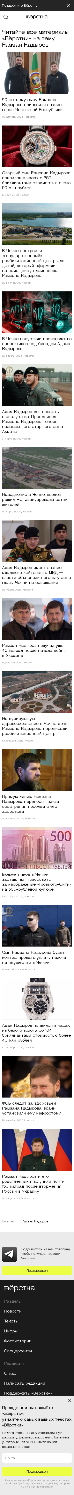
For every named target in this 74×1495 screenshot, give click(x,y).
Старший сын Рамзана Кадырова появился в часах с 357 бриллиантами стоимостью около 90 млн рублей (36, 180)
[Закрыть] (68, 5)
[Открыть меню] (68, 17)
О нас (10, 1373)
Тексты (11, 1321)
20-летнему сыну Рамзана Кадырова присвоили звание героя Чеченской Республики (32, 104)
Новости (30, 117)
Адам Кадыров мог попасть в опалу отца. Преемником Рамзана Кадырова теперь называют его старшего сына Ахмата (32, 421)
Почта (10, 1458)
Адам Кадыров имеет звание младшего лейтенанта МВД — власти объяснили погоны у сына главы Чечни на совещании (36, 575)
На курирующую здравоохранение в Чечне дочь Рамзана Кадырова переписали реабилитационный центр (34, 726)
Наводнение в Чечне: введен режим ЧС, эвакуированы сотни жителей (35, 499)
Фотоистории (17, 1341)
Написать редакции (24, 1383)
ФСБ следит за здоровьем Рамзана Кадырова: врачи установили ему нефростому (31, 1108)
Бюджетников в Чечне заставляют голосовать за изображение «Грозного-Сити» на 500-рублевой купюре (37, 882)
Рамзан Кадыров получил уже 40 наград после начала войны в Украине (34, 650)
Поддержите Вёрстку (19, 5)
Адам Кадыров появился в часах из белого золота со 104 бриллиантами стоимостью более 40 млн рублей (36, 1033)
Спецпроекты (18, 1351)
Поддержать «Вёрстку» (28, 1393)
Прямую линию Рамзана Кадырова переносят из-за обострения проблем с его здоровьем (30, 804)
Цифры (11, 1331)
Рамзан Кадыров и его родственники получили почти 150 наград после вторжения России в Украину (33, 1184)
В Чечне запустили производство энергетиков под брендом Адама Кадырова (37, 343)
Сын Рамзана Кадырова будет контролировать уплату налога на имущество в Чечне (34, 957)
